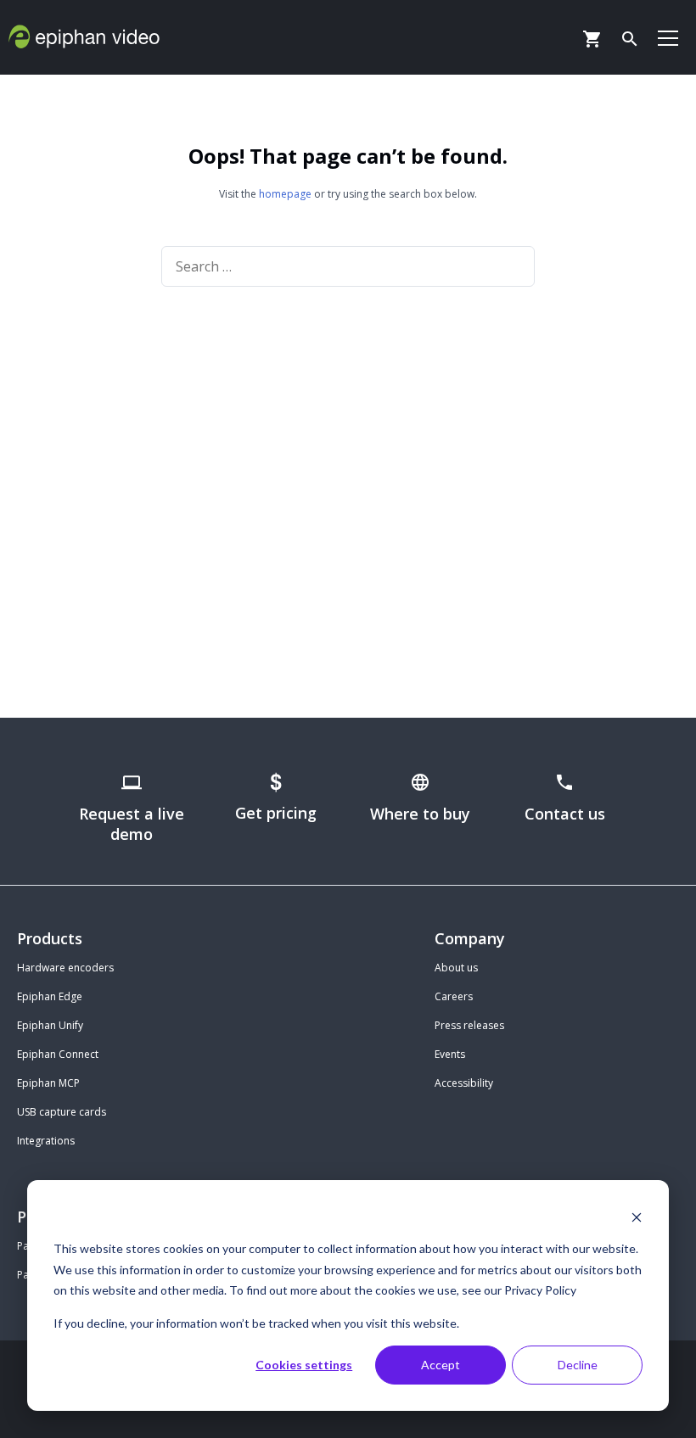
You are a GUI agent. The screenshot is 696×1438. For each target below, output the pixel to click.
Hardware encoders (65, 967)
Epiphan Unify (50, 1025)
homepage (285, 194)
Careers (454, 996)
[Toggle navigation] (668, 37)
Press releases (469, 1025)
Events (450, 1054)
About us (456, 967)
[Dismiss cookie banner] (637, 1217)
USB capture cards (61, 1112)
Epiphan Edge (49, 996)
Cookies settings (303, 1364)
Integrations (46, 1140)
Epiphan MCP (48, 1083)
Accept (440, 1364)
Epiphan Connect (57, 1054)
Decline (578, 1364)
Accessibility (464, 1083)
